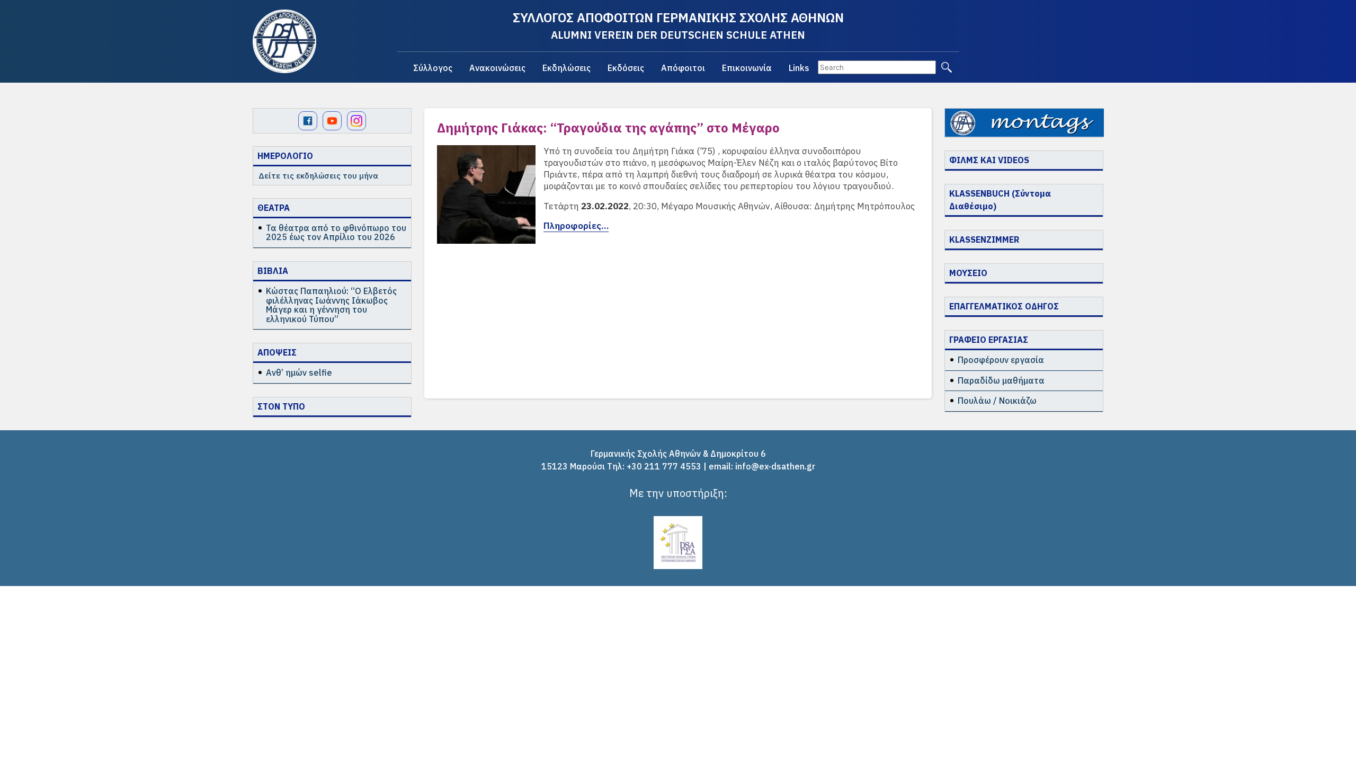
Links (799, 68)
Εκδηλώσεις (566, 68)
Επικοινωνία (747, 68)
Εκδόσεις (626, 68)
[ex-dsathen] (284, 41)
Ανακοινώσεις (497, 68)
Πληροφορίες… (576, 226)
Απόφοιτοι (683, 68)
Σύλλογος (432, 68)
